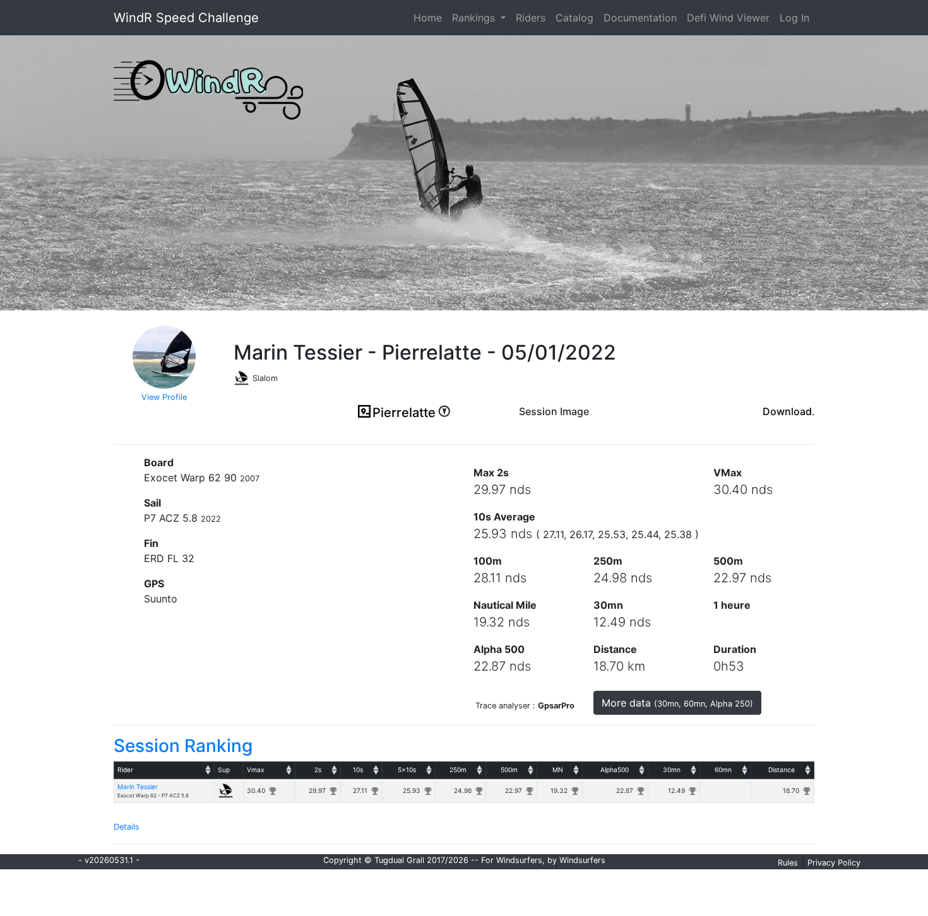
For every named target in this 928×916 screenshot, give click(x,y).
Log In (794, 17)
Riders (530, 17)
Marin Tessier (137, 786)
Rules (788, 862)
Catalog (574, 17)
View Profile (164, 397)
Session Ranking (183, 745)
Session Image (554, 411)
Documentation (640, 17)
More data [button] (677, 702)
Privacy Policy (833, 862)
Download (787, 411)
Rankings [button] (475, 17)
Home (430, 17)
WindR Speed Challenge (186, 17)
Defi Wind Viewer (728, 17)
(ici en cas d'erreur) (554, 427)
